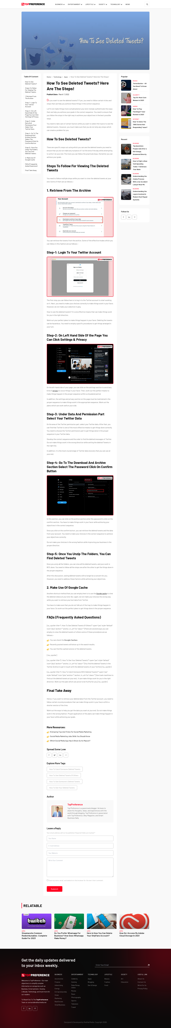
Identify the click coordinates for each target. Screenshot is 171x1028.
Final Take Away (31, 170)
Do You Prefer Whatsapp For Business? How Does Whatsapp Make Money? (69, 935)
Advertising (59, 985)
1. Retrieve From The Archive (30, 97)
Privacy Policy (142, 988)
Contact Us (142, 982)
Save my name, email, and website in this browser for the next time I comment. (76, 880)
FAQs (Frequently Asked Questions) (31, 165)
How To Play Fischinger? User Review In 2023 (139, 111)
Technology (115, 4)
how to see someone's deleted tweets (64, 781)
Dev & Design (92, 985)
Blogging (136, 143)
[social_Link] (123, 217)
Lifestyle (90, 4)
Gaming (135, 106)
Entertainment (74, 4)
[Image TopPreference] (57, 811)
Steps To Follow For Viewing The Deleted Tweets (30, 90)
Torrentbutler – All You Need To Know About (140, 86)
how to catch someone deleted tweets (64, 769)
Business (59, 4)
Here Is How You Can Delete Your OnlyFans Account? (99, 934)
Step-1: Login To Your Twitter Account (31, 105)
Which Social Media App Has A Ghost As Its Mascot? (70, 741)
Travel (73, 1007)
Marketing (58, 998)
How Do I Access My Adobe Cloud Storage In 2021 (131, 934)
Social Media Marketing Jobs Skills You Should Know (70, 736)
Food (106, 985)
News (128, 4)
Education (124, 982)
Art (122, 979)
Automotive (59, 979)
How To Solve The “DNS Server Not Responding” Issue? (140, 124)
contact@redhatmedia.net (37, 1002)
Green (57, 995)
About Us (141, 979)
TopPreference (75, 804)
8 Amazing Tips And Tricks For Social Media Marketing (70, 732)
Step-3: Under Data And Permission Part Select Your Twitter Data (31, 125)
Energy (57, 988)
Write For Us (142, 985)
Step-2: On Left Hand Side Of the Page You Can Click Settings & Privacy (32, 114)
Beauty (106, 979)
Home (49, 77)
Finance (57, 982)
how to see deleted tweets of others (63, 775)
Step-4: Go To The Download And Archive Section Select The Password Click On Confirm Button (31, 138)
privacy (55, 390)
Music (73, 994)
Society (102, 4)
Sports (73, 1001)
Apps (66, 77)
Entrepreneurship (61, 992)
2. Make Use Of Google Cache (30, 159)
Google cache (101, 593)
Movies (135, 81)
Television (74, 1004)
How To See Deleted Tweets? (31, 83)
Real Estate (59, 1002)
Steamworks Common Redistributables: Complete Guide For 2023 (34, 935)
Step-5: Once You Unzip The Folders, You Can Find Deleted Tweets (31, 150)
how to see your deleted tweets (62, 788)
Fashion (107, 982)
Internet (136, 119)
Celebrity (136, 95)
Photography (76, 997)
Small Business (60, 1005)
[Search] (147, 4)
